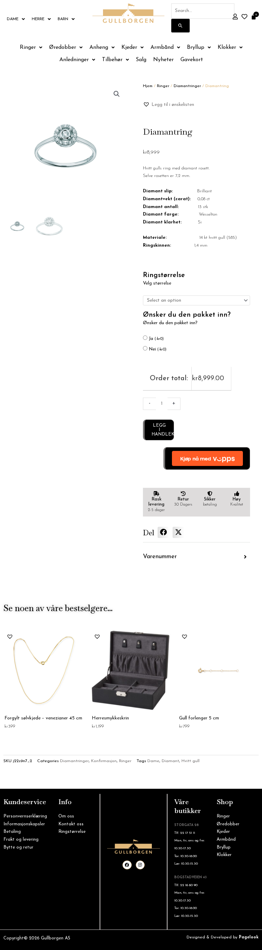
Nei (157, 349)
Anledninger (74, 60)
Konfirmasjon (104, 761)
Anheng (98, 47)
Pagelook (249, 937)
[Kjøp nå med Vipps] (206, 458)
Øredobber (62, 47)
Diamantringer (187, 86)
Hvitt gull (190, 761)
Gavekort (191, 60)
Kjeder (129, 47)
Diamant (170, 761)
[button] (117, 94)
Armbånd (162, 47)
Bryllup (195, 47)
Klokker (227, 47)
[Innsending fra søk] (180, 25)
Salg (141, 60)
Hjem (147, 86)
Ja (156, 338)
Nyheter (163, 60)
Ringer (28, 47)
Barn (63, 19)
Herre (38, 19)
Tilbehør (112, 60)
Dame (12, 19)
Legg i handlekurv (162, 430)
